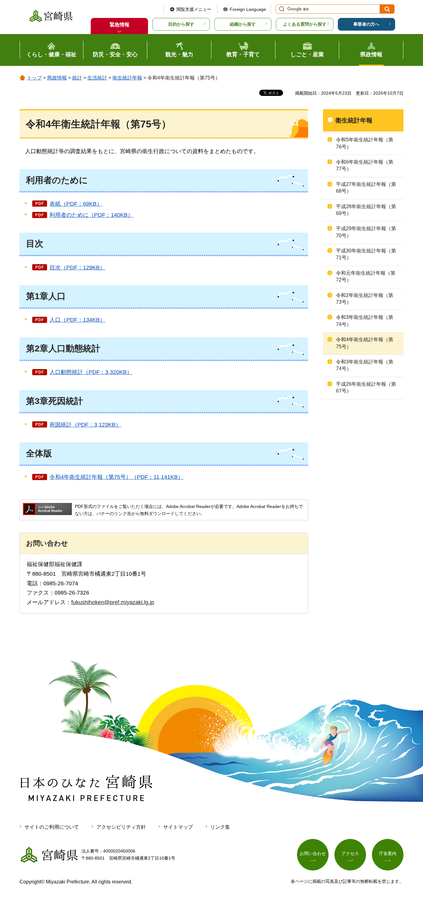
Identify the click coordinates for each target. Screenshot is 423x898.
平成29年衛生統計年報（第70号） (366, 232)
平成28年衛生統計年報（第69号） (366, 210)
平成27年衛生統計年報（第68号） (366, 188)
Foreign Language (248, 9)
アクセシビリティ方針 (121, 827)
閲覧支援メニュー (194, 9)
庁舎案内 (387, 853)
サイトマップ (178, 827)
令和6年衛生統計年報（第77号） (364, 165)
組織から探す (243, 24)
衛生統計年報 (127, 77)
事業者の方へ (366, 24)
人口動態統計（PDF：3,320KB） (91, 372)
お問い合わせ (313, 853)
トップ (34, 77)
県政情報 (57, 77)
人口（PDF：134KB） (77, 320)
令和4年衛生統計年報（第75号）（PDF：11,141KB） (116, 477)
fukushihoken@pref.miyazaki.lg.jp (112, 602)
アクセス (350, 853)
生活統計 (97, 77)
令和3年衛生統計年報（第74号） (364, 321)
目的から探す (181, 24)
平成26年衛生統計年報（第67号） (366, 387)
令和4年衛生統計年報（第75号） (364, 343)
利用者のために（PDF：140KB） (91, 215)
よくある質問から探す (304, 24)
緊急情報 (119, 24)
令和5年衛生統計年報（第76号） (364, 143)
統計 (77, 77)
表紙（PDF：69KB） (76, 204)
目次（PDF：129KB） (77, 267)
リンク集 (220, 827)
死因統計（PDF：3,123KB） (85, 425)
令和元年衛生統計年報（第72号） (365, 276)
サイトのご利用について (51, 827)
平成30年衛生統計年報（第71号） (366, 254)
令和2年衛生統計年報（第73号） (364, 299)
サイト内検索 (281, 9)
